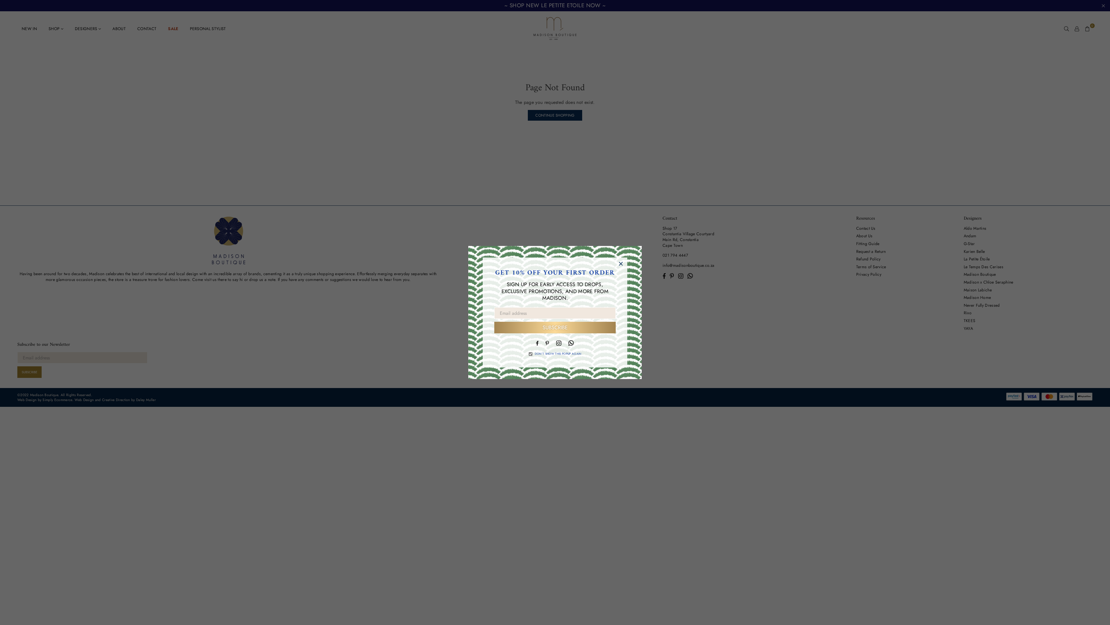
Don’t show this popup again (558, 354)
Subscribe (555, 327)
